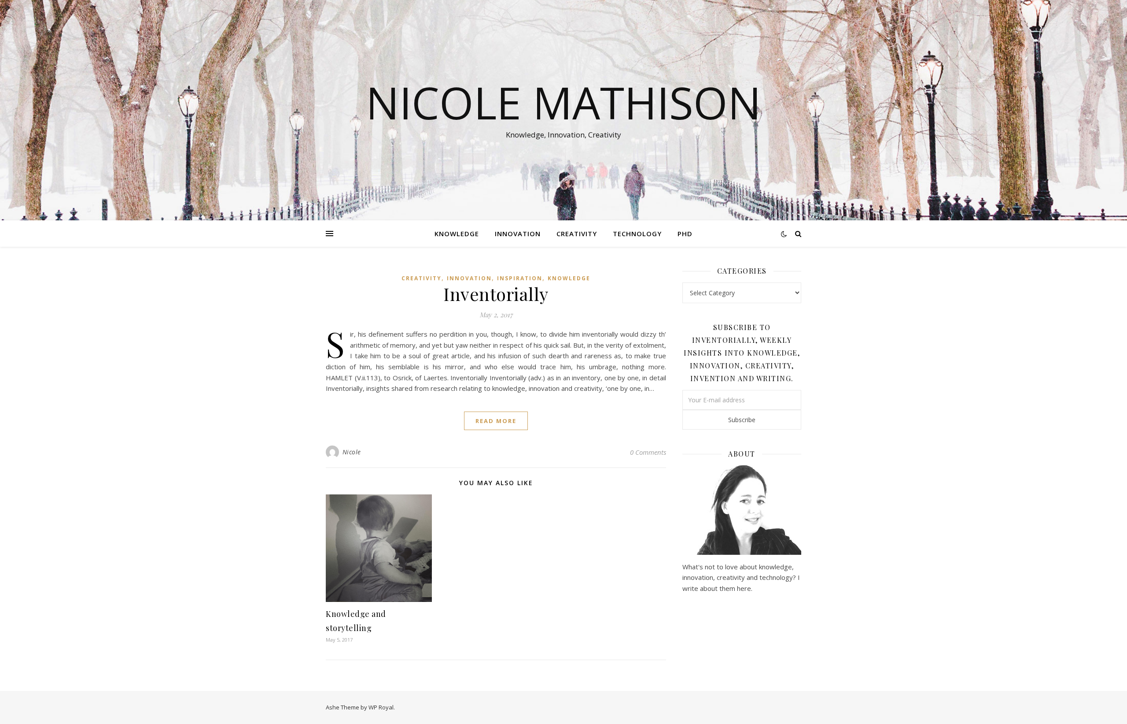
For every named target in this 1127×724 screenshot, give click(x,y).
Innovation (518, 233)
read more (495, 421)
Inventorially (496, 293)
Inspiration (519, 278)
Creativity (576, 233)
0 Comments (648, 452)
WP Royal (381, 707)
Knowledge (457, 233)
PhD (685, 233)
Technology (637, 233)
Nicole (352, 452)
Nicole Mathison (563, 102)
